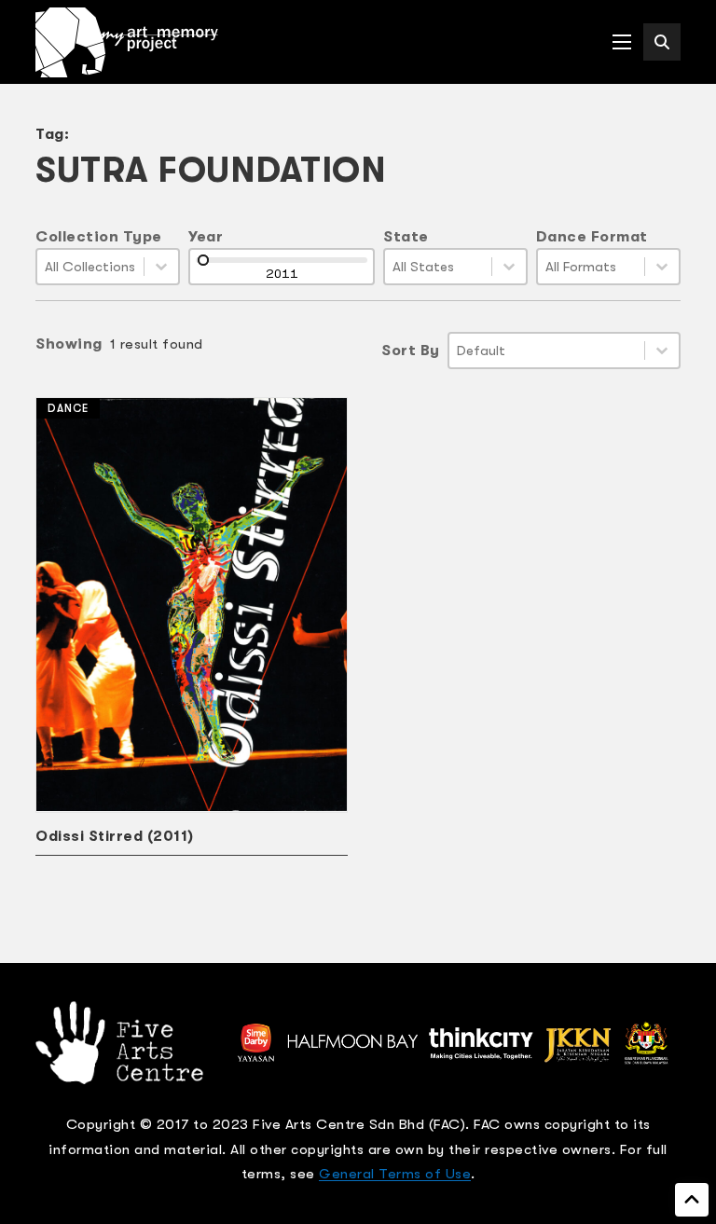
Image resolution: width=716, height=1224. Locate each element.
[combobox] (90, 266)
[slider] (203, 260)
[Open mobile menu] (622, 41)
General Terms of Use (395, 1173)
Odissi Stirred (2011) (114, 836)
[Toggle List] (161, 266)
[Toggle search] (662, 42)
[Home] (126, 42)
